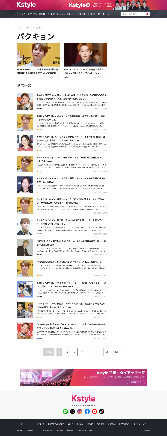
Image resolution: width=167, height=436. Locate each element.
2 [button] (67, 351)
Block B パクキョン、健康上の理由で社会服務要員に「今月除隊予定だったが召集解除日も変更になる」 (37, 71)
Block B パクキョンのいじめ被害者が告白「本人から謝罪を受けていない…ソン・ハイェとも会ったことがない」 (85, 71)
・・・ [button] (98, 351)
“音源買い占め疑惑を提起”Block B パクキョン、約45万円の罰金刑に (69, 261)
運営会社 (19, 430)
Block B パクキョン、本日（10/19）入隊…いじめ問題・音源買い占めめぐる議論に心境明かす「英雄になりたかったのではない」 (71, 96)
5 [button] (90, 351)
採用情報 (70, 430)
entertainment (36, 14)
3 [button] (74, 351)
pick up (20, 14)
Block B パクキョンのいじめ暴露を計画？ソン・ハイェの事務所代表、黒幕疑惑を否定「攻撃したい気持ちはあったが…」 (71, 138)
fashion (81, 14)
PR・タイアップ (139, 424)
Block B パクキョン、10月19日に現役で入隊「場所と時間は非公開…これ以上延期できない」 (71, 159)
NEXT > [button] (118, 351)
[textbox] (135, 14)
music (51, 14)
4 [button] (82, 351)
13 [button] (107, 351)
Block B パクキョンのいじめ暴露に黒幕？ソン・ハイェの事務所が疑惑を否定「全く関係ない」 (71, 180)
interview (104, 14)
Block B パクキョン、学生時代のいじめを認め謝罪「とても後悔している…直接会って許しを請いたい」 (70, 221)
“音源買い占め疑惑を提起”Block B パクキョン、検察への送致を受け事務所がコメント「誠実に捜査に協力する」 (71, 326)
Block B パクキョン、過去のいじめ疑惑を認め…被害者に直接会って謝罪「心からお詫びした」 (71, 117)
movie (70, 14)
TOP (18, 27)
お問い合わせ (47, 430)
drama (61, 14)
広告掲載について (33, 430)
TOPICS (26, 27)
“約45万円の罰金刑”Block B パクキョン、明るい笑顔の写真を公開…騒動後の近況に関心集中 (71, 242)
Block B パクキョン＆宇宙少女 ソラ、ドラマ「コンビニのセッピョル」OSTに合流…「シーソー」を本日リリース (72, 284)
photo (92, 14)
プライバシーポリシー (84, 430)
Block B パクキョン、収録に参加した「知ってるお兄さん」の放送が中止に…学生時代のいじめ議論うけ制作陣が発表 (71, 201)
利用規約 (59, 430)
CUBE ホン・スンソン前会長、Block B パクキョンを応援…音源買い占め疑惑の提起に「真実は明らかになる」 (71, 305)
